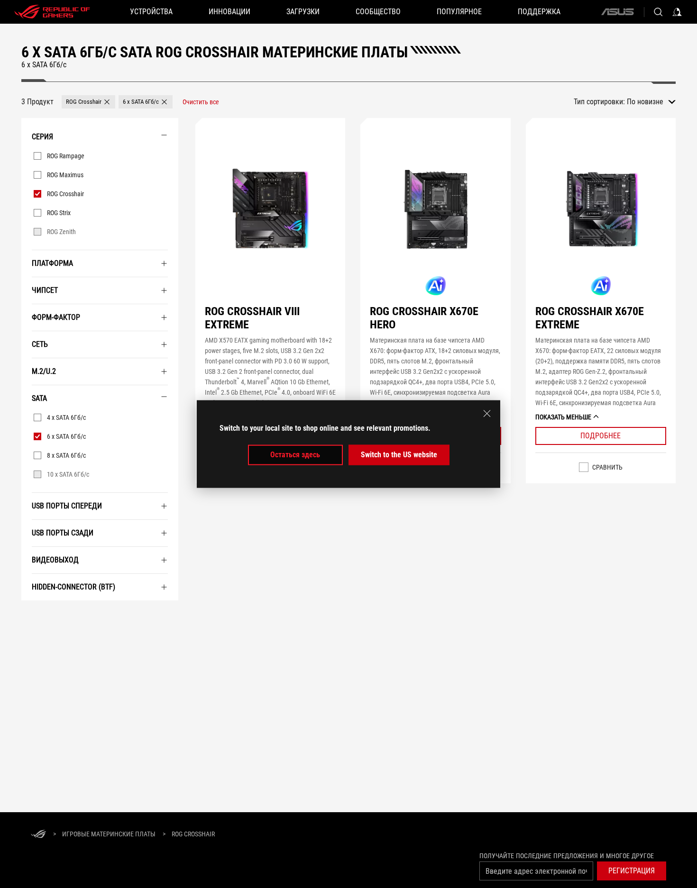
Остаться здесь (295, 454)
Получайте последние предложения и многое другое (566, 856)
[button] (88, 102)
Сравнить (607, 467)
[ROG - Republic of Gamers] (52, 12)
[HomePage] (38, 835)
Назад (32, 611)
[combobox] (651, 102)
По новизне (645, 101)
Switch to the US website (399, 454)
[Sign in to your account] (677, 12)
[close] (487, 413)
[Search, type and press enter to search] (658, 12)
